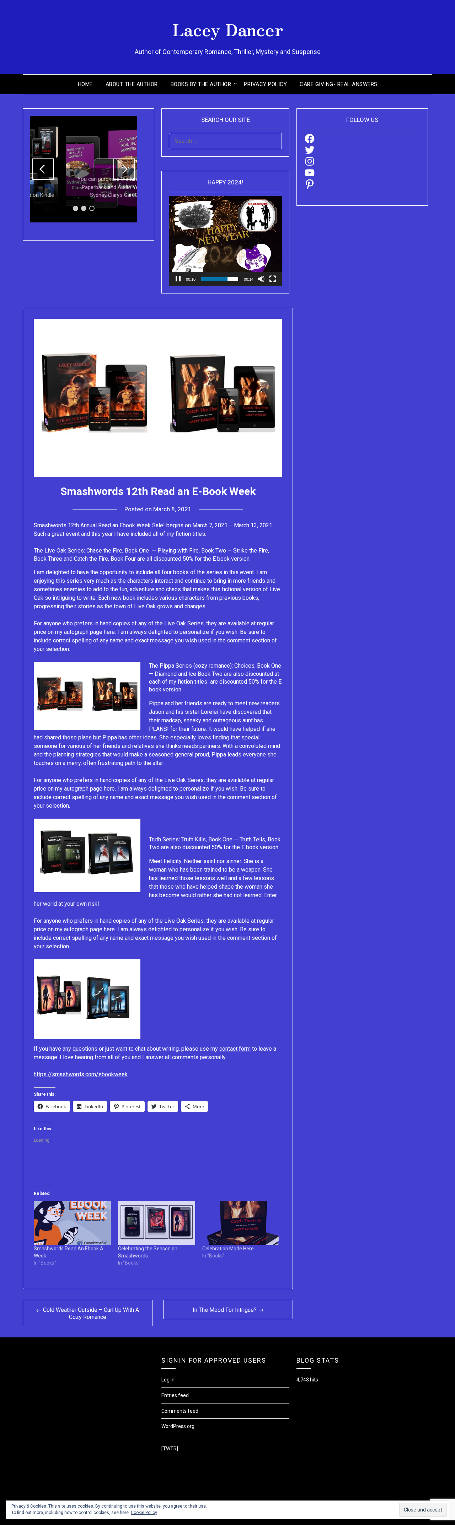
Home (85, 84)
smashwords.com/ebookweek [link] (81, 1074)
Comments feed (179, 1411)
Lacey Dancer (227, 28)
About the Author (132, 84)
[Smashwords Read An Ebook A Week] (72, 1223)
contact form (235, 1048)
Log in (168, 1380)
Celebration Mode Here (228, 1248)
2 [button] (83, 208)
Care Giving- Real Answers (339, 84)
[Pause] (178, 278)
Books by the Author (201, 84)
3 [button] (92, 208)
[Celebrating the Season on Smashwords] (156, 1223)
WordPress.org (177, 1426)
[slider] (219, 279)
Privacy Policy (265, 84)
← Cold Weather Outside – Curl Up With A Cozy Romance (87, 1313)
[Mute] (261, 278)
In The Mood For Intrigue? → (228, 1309)
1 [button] (75, 208)
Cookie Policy (144, 1512)
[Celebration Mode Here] (240, 1223)
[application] (225, 241)
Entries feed (175, 1395)
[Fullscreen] (272, 278)
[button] (43, 169)
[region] (83, 169)
